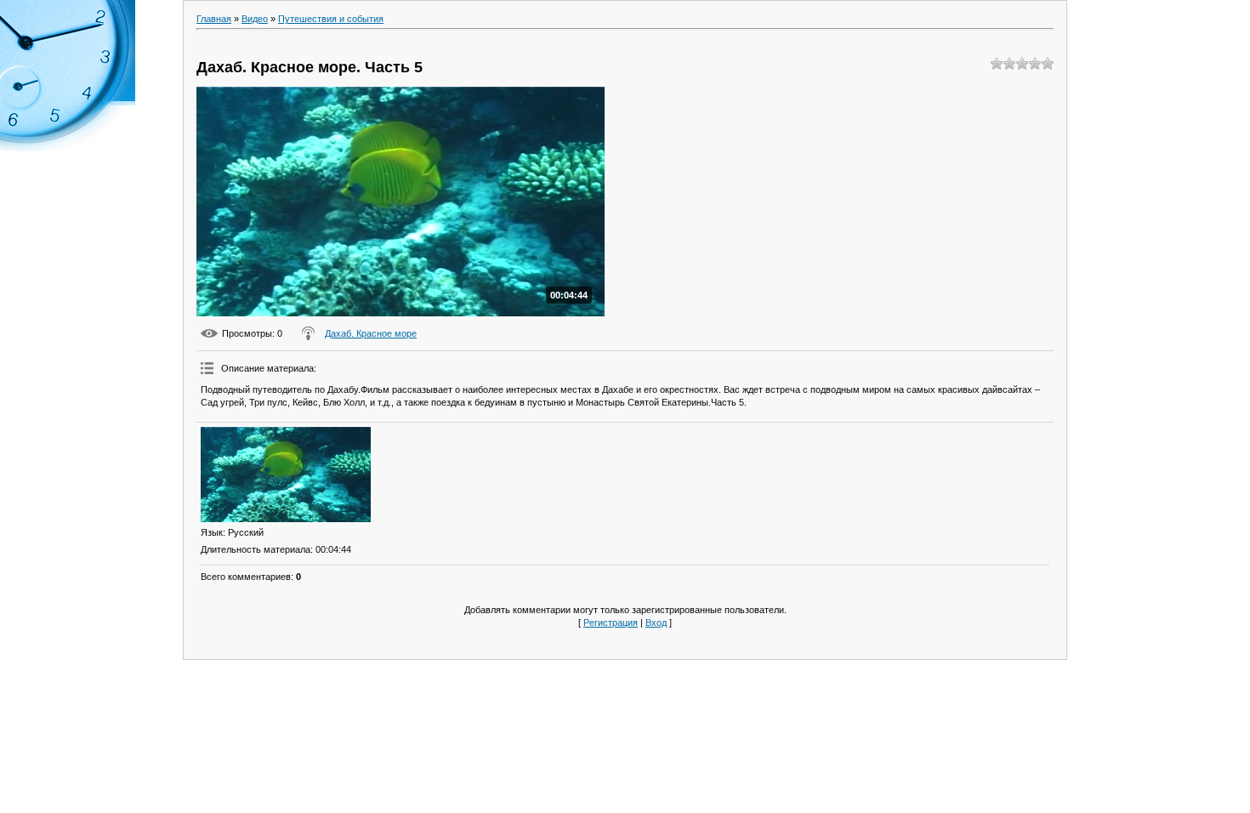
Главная (213, 19)
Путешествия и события (331, 19)
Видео (254, 19)
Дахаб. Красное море (371, 333)
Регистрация (610, 622)
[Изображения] (286, 475)
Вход (656, 622)
